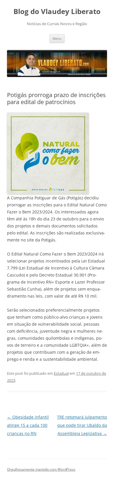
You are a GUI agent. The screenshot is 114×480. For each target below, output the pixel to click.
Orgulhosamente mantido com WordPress (41, 469)
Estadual (61, 373)
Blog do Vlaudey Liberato (57, 11)
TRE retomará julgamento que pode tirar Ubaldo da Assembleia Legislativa (82, 425)
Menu (57, 38)
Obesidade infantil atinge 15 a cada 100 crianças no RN (28, 425)
